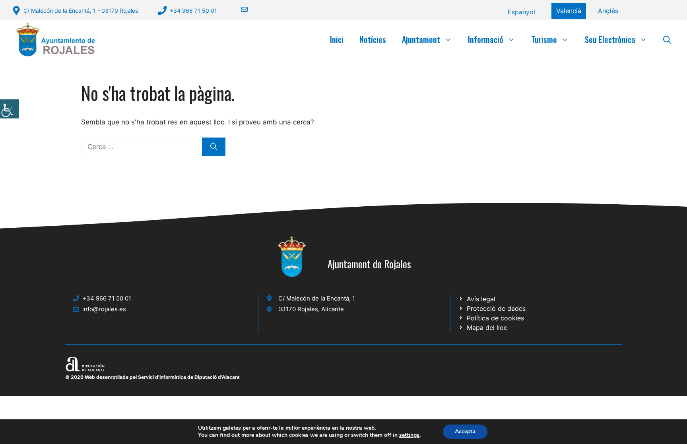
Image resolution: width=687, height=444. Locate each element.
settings (409, 435)
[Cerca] (213, 147)
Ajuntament (421, 39)
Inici (337, 39)
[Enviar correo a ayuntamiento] (239, 9)
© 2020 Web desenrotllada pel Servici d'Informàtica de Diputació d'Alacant (152, 377)
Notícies (372, 39)
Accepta (465, 431)
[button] (667, 39)
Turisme (544, 39)
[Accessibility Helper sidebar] (9, 108)
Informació (485, 39)
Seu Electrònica (610, 39)
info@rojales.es (104, 309)
